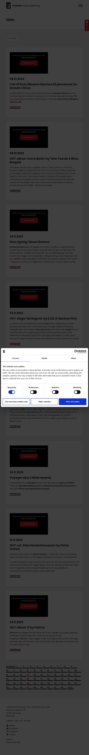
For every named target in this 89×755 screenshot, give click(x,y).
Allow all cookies (72, 402)
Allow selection (44, 402)
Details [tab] (44, 358)
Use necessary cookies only (16, 402)
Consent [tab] (15, 358)
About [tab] (73, 358)
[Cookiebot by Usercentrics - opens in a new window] (76, 351)
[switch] (33, 392)
